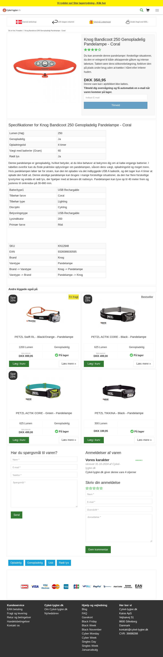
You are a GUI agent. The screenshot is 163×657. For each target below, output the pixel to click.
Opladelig (15, 562)
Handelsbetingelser (18, 621)
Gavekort (87, 617)
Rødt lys (64, 562)
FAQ (84, 613)
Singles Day (89, 641)
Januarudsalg (90, 649)
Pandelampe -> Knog (70, 274)
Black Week (89, 625)
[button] (148, 10)
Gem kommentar (98, 549)
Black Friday (89, 621)
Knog (61, 257)
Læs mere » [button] (69, 363)
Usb (50, 562)
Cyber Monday (90, 633)
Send (17, 514)
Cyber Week (89, 637)
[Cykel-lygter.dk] (12, 9)
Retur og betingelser (19, 617)
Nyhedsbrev (51, 613)
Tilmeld (115, 105)
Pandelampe (65, 263)
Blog (84, 609)
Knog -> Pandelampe (70, 269)
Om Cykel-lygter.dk (55, 609)
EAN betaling (14, 609)
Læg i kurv (19, 363)
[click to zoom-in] (45, 68)
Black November (92, 629)
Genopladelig (35, 562)
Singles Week (90, 645)
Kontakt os (13, 625)
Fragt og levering (17, 613)
